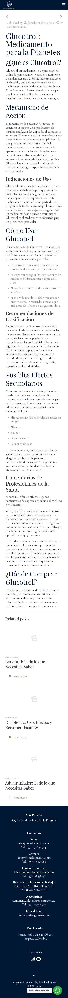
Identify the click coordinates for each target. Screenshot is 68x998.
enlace (25, 598)
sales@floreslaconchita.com (34, 843)
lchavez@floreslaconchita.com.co (34, 872)
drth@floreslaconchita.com (34, 858)
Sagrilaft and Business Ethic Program (34, 820)
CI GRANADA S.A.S (34, 890)
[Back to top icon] (34, 975)
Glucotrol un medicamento (22, 71)
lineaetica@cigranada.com (34, 915)
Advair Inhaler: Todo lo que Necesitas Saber (30, 785)
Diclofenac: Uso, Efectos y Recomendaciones (28, 724)
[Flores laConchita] (9, 5)
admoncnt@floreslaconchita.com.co (34, 900)
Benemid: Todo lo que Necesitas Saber (25, 664)
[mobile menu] (63, 4)
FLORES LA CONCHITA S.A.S (34, 886)
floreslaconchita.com (39, 23)
